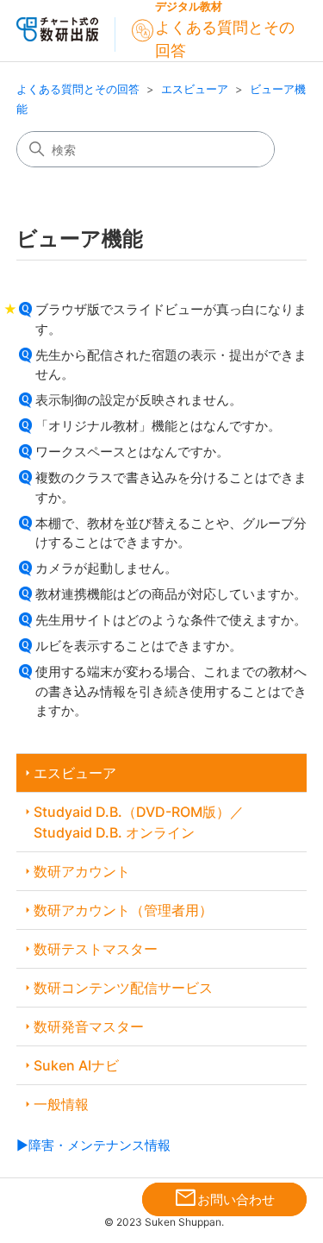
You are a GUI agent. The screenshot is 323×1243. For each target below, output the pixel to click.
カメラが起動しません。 (106, 568)
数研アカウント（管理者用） (123, 910)
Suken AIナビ (76, 1065)
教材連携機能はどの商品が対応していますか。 (171, 594)
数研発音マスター (89, 1026)
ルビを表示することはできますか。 (138, 645)
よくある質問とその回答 (78, 89)
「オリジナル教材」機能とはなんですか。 (158, 425)
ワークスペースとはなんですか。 (132, 451)
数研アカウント (82, 871)
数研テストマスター (96, 948)
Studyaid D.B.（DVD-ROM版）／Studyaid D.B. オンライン (139, 822)
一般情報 (61, 1104)
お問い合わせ (224, 1198)
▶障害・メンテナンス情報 (93, 1145)
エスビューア (194, 89)
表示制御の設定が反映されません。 (138, 400)
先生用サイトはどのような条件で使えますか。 (171, 620)
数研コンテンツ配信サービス (123, 987)
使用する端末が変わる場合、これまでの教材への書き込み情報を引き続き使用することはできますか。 (171, 691)
